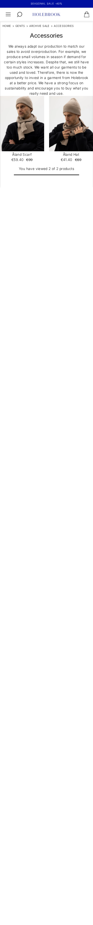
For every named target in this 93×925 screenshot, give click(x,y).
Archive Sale (39, 26)
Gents (20, 26)
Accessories (64, 26)
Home (6, 26)
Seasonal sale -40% (46, 3)
